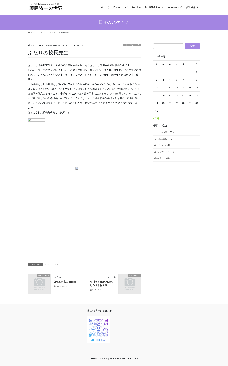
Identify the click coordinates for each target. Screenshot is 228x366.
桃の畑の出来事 (162, 158)
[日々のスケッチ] (39, 280)
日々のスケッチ (132, 45)
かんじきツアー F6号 (165, 152)
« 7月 (156, 118)
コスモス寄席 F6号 (164, 139)
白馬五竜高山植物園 (65, 281)
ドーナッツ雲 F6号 (164, 132)
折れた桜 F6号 (162, 145)
